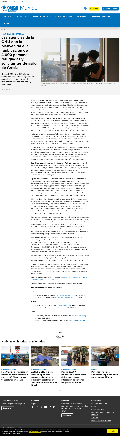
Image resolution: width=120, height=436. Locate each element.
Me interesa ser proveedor (101, 421)
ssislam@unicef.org (79, 316)
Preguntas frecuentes (99, 403)
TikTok (50, 407)
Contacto (94, 406)
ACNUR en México (63, 16)
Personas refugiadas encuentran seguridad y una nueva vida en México (104, 374)
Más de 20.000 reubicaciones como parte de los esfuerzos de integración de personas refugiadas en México (73, 377)
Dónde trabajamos (42, 16)
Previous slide (3, 356)
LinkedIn (54, 407)
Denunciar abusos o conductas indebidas (102, 413)
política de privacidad (35, 431)
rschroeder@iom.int (63, 295)
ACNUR (7, 16)
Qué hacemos (22, 16)
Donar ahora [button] (7, 408)
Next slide (117, 356)
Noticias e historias (101, 16)
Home (3, 29)
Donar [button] (95, 9)
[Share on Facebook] (62, 337)
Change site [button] (20, 2)
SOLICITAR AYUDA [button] (111, 9)
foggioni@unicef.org (80, 320)
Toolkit (7, 23)
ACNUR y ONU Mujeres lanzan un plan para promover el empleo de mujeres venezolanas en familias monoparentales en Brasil (44, 378)
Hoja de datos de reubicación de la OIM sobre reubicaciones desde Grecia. (59, 278)
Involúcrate (82, 16)
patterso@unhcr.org (64, 305)
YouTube (45, 407)
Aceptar (112, 431)
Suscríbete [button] (67, 415)
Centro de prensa (97, 409)
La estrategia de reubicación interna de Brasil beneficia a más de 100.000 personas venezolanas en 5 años (14, 375)
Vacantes (94, 418)
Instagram (37, 407)
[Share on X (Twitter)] (58, 337)
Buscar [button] (79, 8)
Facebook (32, 407)
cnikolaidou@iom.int (65, 298)
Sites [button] (85, 8)
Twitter (41, 407)
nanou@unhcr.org (59, 308)
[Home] (14, 9)
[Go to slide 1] (59, 391)
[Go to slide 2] (61, 391)
